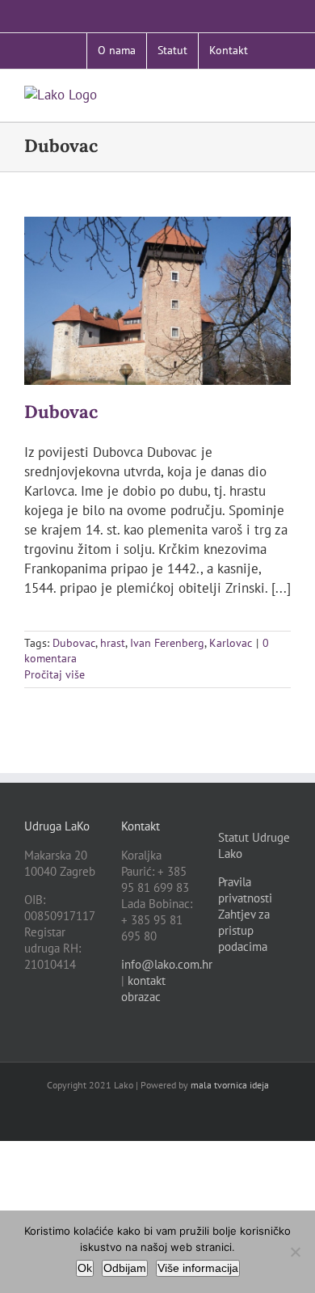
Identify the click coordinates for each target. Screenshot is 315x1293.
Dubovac (61, 411)
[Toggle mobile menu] (284, 94)
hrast (112, 643)
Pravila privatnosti (245, 890)
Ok (85, 1267)
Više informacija (198, 1267)
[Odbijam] (295, 1252)
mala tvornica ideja (230, 1085)
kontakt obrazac (143, 988)
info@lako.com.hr (166, 964)
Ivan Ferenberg (167, 643)
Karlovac (230, 643)
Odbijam (124, 1267)
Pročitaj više (54, 674)
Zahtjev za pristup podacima (244, 930)
